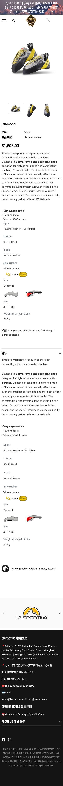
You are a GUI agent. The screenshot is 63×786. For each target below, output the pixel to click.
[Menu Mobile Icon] (4, 20)
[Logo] (31, 20)
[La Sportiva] (31, 613)
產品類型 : (7, 137)
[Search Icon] (13, 20)
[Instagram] (9, 739)
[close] (59, 7)
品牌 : (5, 132)
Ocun (27, 132)
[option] (31, 58)
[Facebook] (3, 739)
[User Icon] (48, 20)
